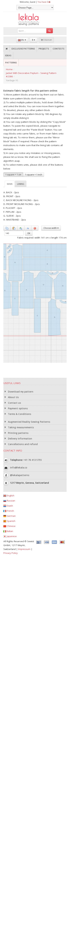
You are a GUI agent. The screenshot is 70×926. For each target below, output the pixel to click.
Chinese (10, 526)
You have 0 (43, 2)
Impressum (24, 549)
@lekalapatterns (19, 475)
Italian (9, 531)
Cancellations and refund (22, 444)
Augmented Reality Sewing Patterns (28, 421)
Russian (10, 500)
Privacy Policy (10, 553)
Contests (58, 48)
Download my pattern (20, 391)
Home (9, 69)
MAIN (9, 183)
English (10, 495)
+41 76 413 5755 (32, 459)
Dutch (9, 505)
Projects (44, 48)
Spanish (10, 520)
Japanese (11, 536)
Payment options (17, 408)
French (10, 510)
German (11, 515)
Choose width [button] (50, 228)
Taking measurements (20, 427)
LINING (20, 183)
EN (22, 39)
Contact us (14, 402)
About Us (13, 397)
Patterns (11, 62)
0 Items (46, 39)
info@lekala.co (18, 467)
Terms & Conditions (19, 414)
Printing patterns (17, 433)
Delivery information (19, 438)
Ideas (8, 55)
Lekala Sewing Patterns (35, 20)
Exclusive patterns (23, 48)
